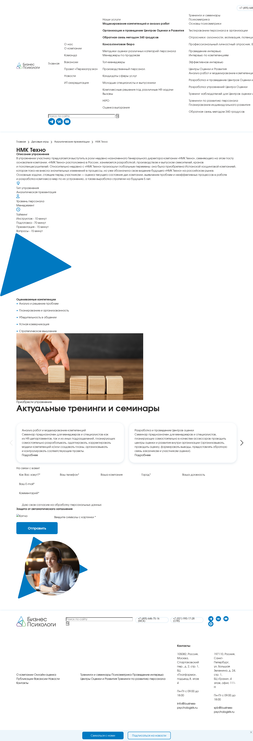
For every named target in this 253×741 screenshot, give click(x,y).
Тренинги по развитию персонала (213, 100)
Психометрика (199, 19)
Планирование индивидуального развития (219, 105)
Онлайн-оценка (45, 674)
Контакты (22, 683)
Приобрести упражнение (34, 402)
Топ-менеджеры (114, 62)
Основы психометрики (205, 23)
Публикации (24, 679)
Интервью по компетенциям (209, 55)
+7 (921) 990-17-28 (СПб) (183, 620)
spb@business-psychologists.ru (224, 709)
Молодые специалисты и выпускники (129, 83)
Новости (70, 76)
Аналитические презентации (72, 142)
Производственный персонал (124, 69)
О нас (68, 44)
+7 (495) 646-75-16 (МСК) (148, 620)
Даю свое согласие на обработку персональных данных (62, 505)
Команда (70, 55)
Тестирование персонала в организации (218, 30)
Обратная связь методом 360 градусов (217, 111)
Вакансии (71, 62)
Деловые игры (40, 142)
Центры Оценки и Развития (208, 69)
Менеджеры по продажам (121, 55)
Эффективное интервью (206, 62)
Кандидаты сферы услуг (120, 76)
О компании (73, 48)
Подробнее (30, 455)
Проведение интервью (205, 51)
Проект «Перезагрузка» (81, 69)
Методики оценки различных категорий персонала (139, 51)
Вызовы (108, 94)
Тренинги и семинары (204, 15)
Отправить (37, 528)
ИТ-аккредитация (76, 83)
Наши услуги (112, 19)
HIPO (106, 100)
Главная (53, 63)
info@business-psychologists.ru (187, 705)
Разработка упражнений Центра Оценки (218, 87)
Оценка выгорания (116, 107)
